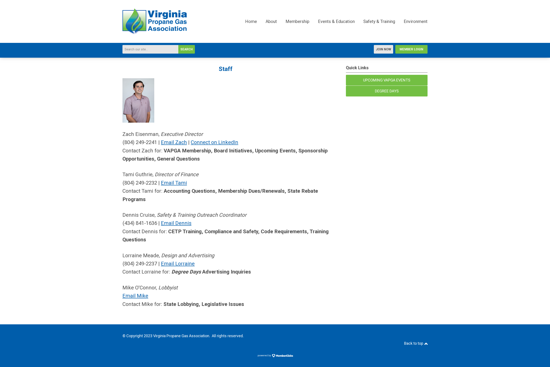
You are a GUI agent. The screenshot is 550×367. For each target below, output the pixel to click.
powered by (265, 355)
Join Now (383, 49)
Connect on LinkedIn (214, 142)
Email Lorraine (178, 264)
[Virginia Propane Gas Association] (154, 33)
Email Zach (174, 142)
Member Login (411, 49)
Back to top (414, 343)
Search (186, 49)
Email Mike (135, 296)
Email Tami (174, 183)
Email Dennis (176, 223)
